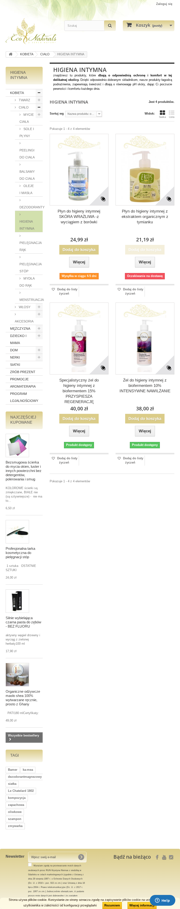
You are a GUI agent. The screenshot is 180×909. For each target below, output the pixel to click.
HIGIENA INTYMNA (26, 225)
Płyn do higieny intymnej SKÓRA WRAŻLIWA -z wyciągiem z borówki (79, 216)
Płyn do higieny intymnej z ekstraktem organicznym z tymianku (145, 216)
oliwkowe (15, 812)
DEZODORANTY (31, 207)
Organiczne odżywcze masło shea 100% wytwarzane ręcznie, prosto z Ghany (23, 697)
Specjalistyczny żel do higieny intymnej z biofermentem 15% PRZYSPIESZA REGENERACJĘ (79, 391)
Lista (171, 117)
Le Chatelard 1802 (21, 791)
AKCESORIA (24, 321)
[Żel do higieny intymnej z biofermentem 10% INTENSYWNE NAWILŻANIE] (145, 345)
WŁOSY (24, 307)
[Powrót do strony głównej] (10, 54)
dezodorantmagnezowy (25, 776)
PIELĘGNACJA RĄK (30, 246)
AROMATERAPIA (23, 386)
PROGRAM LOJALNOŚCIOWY (24, 397)
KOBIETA (17, 93)
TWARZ (24, 100)
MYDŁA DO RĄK (27, 282)
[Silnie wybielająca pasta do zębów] (17, 601)
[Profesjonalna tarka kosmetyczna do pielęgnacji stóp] (17, 531)
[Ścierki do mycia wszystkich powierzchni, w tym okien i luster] (17, 445)
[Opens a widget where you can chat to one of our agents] (162, 901)
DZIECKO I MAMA (18, 339)
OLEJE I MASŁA (26, 189)
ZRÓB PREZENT (22, 372)
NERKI (15, 357)
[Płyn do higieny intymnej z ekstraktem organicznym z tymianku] (145, 176)
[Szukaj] (110, 25)
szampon (14, 819)
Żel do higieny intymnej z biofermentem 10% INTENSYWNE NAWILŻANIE (145, 385)
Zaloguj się (164, 4)
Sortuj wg (57, 113)
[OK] (81, 857)
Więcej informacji (142, 905)
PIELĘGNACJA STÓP (30, 267)
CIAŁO (23, 107)
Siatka (162, 117)
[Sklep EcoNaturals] (31, 31)
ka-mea (28, 769)
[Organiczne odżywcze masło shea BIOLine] (17, 674)
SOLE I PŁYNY (26, 132)
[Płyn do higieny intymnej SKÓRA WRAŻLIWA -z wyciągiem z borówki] (79, 176)
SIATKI (15, 365)
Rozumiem (112, 905)
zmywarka (15, 826)
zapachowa (16, 805)
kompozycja (17, 798)
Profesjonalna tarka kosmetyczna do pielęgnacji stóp (20, 552)
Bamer (12, 769)
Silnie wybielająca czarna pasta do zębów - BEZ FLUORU (23, 622)
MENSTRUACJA (31, 300)
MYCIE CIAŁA (26, 118)
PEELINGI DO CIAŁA (27, 153)
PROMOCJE (19, 379)
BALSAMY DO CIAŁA (27, 175)
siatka (12, 784)
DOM (14, 350)
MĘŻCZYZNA (20, 328)
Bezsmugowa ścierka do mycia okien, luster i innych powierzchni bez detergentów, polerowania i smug (23, 470)
